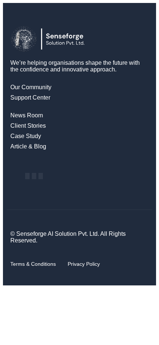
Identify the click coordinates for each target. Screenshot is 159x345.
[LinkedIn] (27, 176)
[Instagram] (34, 176)
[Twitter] (40, 176)
